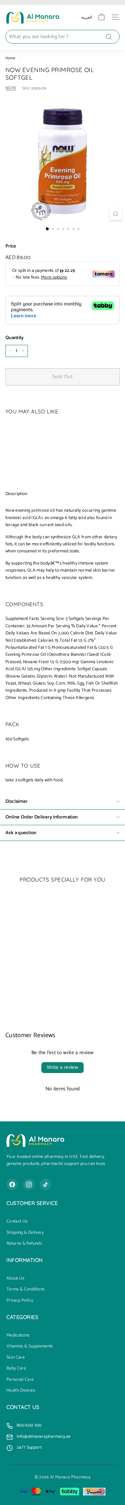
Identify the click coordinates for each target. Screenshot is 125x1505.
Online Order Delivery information (41, 817)
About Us (15, 1278)
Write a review (63, 1067)
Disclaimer (16, 801)
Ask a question (20, 833)
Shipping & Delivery (25, 1232)
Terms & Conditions (25, 1289)
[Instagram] (29, 1184)
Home (10, 58)
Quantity (14, 338)
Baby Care (16, 1368)
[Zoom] (116, 214)
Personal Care (20, 1379)
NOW (10, 88)
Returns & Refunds (24, 1243)
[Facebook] (12, 1184)
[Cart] (101, 17)
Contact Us (17, 1221)
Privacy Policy (19, 1300)
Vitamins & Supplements (29, 1346)
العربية (86, 17)
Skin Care (15, 1357)
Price (10, 246)
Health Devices (20, 1390)
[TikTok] (45, 1184)
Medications (18, 1335)
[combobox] (62, 37)
